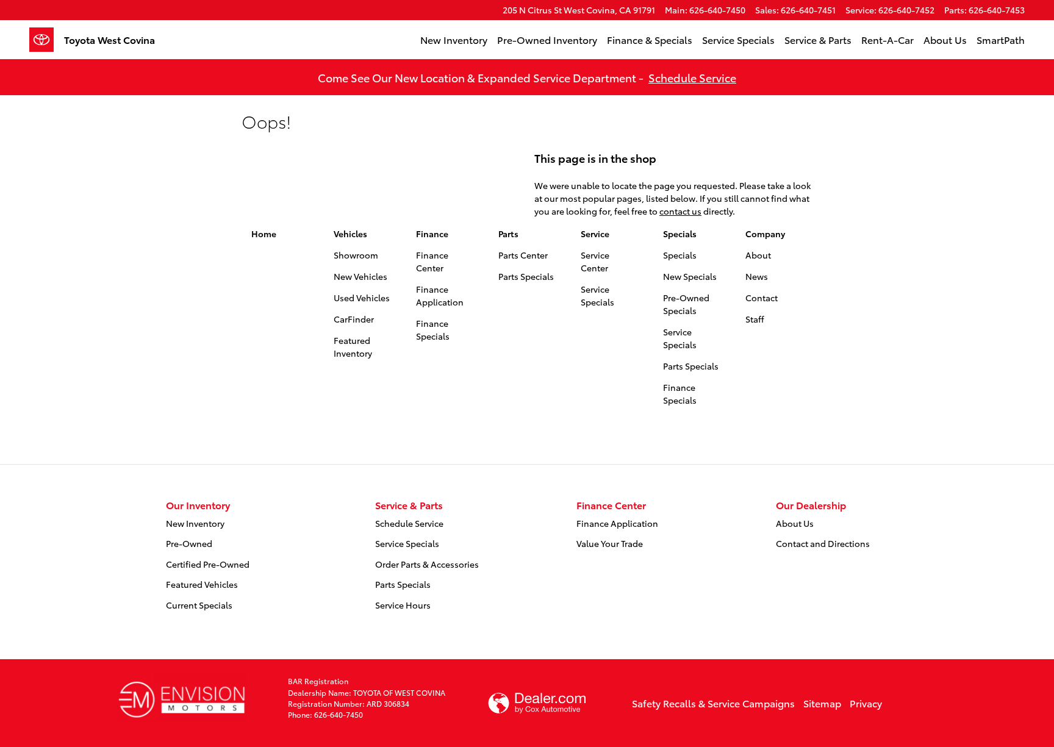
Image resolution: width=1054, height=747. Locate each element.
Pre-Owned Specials (686, 303)
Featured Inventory (353, 346)
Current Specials (199, 605)
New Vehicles (360, 276)
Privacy (866, 703)
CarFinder (354, 319)
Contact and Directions (823, 543)
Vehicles (350, 233)
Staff (754, 319)
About (758, 255)
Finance (432, 233)
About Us (945, 39)
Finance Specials (433, 329)
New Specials (690, 276)
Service (595, 233)
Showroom (356, 255)
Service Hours (403, 605)
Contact (761, 297)
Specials (680, 233)
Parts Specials (526, 276)
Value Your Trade (609, 543)
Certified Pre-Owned (207, 564)
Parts (508, 233)
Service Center (595, 261)
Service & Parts (817, 39)
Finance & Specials (649, 39)
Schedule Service (692, 77)
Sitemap (822, 703)
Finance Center (432, 261)
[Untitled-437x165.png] (181, 698)
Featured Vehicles (202, 584)
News (756, 276)
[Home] (46, 39)
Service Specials (738, 39)
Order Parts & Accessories (427, 564)
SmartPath (1001, 39)
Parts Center (523, 255)
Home (263, 233)
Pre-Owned (189, 543)
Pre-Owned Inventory (547, 39)
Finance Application (440, 295)
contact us (680, 211)
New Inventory (453, 39)
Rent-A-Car (887, 39)
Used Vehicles (362, 297)
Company (765, 233)
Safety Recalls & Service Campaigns (713, 703)
